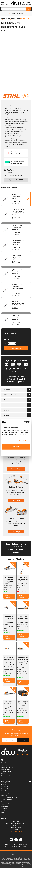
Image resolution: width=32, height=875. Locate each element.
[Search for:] (13, 9)
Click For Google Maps (16, 831)
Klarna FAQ (4, 791)
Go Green (4, 773)
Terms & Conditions (6, 799)
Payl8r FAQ (4, 795)
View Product (7, 596)
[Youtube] (11, 839)
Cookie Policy (4, 808)
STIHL (17, 18)
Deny (15, 452)
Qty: (5, 343)
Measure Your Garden (7, 776)
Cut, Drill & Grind (5, 765)
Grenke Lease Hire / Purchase (9, 797)
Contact (3, 810)
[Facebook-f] (16, 839)
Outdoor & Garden (6, 771)
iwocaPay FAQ (5, 793)
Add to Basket (16, 348)
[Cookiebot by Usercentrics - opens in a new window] (23, 422)
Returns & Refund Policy (7, 804)
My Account (4, 786)
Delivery (3, 802)
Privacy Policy (4, 806)
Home (3, 18)
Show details (23, 441)
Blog (2, 812)
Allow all (16, 446)
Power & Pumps (5, 769)
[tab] (16, 390)
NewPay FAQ (4, 788)
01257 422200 (23, 754)
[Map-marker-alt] (20, 839)
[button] (16, 180)
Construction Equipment (7, 767)
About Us (3, 784)
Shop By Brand (10, 18)
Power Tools (4, 763)
